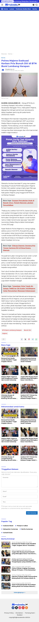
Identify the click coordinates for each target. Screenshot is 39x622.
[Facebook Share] (21, 339)
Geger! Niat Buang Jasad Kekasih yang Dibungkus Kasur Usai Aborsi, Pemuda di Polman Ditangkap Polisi (29, 378)
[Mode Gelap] (34, 4)
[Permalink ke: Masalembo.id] (2, 70)
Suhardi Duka (7, 532)
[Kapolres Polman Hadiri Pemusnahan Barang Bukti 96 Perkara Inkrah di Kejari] (5, 577)
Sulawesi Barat (8, 525)
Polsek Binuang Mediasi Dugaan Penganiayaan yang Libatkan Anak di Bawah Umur (24, 561)
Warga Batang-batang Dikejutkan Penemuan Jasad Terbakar (28, 359)
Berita (3, 57)
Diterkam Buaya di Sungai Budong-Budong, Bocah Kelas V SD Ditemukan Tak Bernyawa (9, 396)
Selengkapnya (19, 592)
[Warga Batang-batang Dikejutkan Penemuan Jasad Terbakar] (29, 351)
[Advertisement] (19, 31)
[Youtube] (23, 607)
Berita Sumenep (27, 529)
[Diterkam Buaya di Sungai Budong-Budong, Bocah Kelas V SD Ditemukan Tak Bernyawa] (9, 388)
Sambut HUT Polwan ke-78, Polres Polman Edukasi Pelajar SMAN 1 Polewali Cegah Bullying (29, 396)
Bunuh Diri (27, 330)
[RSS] (26, 607)
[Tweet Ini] (25, 339)
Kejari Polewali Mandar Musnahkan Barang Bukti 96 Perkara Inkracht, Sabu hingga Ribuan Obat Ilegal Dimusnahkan (24, 585)
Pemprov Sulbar (22, 525)
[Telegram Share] (32, 339)
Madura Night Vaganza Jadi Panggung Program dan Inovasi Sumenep (9, 378)
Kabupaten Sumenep (10, 529)
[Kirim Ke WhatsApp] (36, 339)
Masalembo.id (9, 69)
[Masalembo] (12, 4)
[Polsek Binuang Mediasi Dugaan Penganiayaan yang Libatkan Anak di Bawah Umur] (5, 561)
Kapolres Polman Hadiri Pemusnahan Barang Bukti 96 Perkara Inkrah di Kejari (24, 577)
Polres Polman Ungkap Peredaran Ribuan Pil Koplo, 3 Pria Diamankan (24, 569)
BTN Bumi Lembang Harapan (12, 330)
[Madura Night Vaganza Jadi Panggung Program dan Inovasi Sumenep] (9, 370)
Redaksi (19, 615)
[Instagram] (19, 607)
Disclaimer (19, 613)
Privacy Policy (9, 613)
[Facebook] (13, 607)
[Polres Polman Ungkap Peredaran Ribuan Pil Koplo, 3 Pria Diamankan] (5, 569)
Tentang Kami (30, 613)
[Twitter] (16, 607)
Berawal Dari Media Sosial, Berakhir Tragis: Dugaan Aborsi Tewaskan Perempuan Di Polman (9, 359)
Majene (4, 333)
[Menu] (2, 4)
